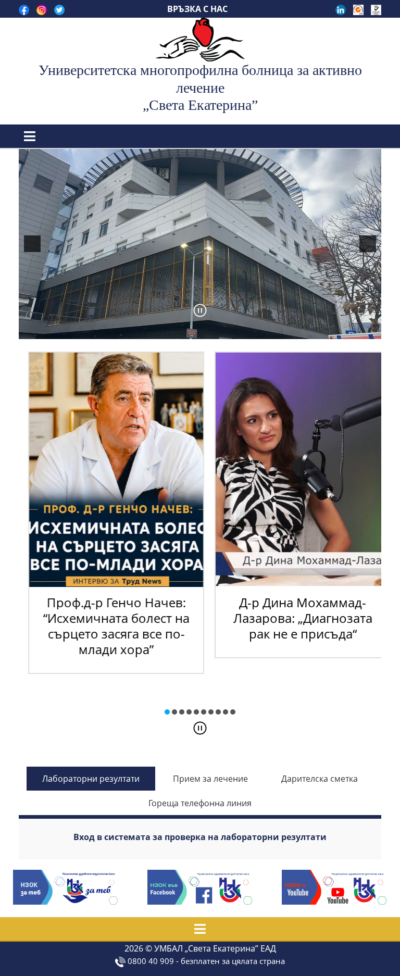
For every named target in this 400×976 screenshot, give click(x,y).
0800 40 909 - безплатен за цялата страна (205, 961)
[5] (194, 330)
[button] (167, 712)
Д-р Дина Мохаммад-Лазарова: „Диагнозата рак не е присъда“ (293, 618)
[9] (238, 330)
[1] (151, 330)
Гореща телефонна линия (200, 803)
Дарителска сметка (319, 778)
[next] (367, 243)
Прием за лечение (210, 778)
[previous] (32, 243)
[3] (173, 330)
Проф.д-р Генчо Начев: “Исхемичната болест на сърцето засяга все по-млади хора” (107, 626)
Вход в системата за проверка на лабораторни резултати (200, 837)
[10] (249, 330)
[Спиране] (200, 728)
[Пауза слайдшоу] (200, 310)
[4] (184, 330)
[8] (227, 330)
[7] (216, 330)
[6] (205, 330)
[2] (162, 330)
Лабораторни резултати (91, 778)
